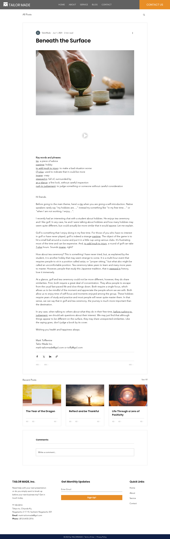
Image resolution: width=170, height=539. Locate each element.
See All (144, 379)
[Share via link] (56, 356)
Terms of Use (89, 537)
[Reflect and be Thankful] (85, 395)
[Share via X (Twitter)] (43, 356)
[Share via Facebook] (37, 356)
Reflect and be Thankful (84, 411)
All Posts (27, 14)
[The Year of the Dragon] (42, 395)
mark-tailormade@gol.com (30, 515)
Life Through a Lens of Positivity (126, 413)
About (132, 493)
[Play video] (85, 135)
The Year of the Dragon (40, 411)
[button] (144, 15)
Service (133, 498)
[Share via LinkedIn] (50, 356)
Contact (133, 503)
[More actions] (132, 32)
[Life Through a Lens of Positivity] (128, 395)
